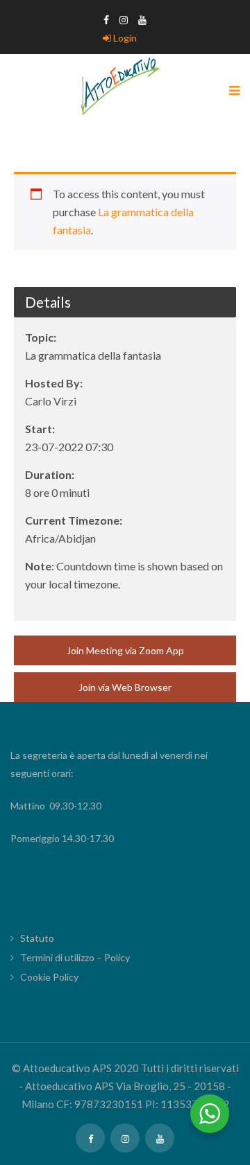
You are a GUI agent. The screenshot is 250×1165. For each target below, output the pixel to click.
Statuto (37, 938)
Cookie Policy (49, 977)
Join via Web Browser (125, 687)
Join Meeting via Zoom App (125, 650)
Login (124, 38)
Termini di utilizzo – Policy (75, 957)
